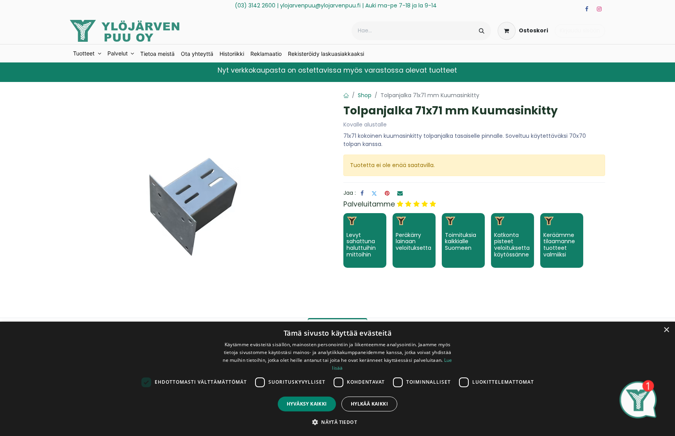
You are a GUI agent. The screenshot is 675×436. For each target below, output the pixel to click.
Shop (364, 95)
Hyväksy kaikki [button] (307, 403)
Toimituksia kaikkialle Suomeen (460, 241)
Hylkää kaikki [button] (369, 403)
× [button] (666, 330)
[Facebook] (586, 9)
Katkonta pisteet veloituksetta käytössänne (512, 244)
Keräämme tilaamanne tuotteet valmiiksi (559, 244)
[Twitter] (374, 193)
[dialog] (337, 379)
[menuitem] (87, 53)
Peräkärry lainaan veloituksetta (413, 241)
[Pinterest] (387, 193)
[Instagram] (599, 9)
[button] (337, 422)
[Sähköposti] (400, 193)
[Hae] (481, 30)
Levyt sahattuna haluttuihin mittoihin (361, 244)
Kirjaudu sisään (580, 30)
